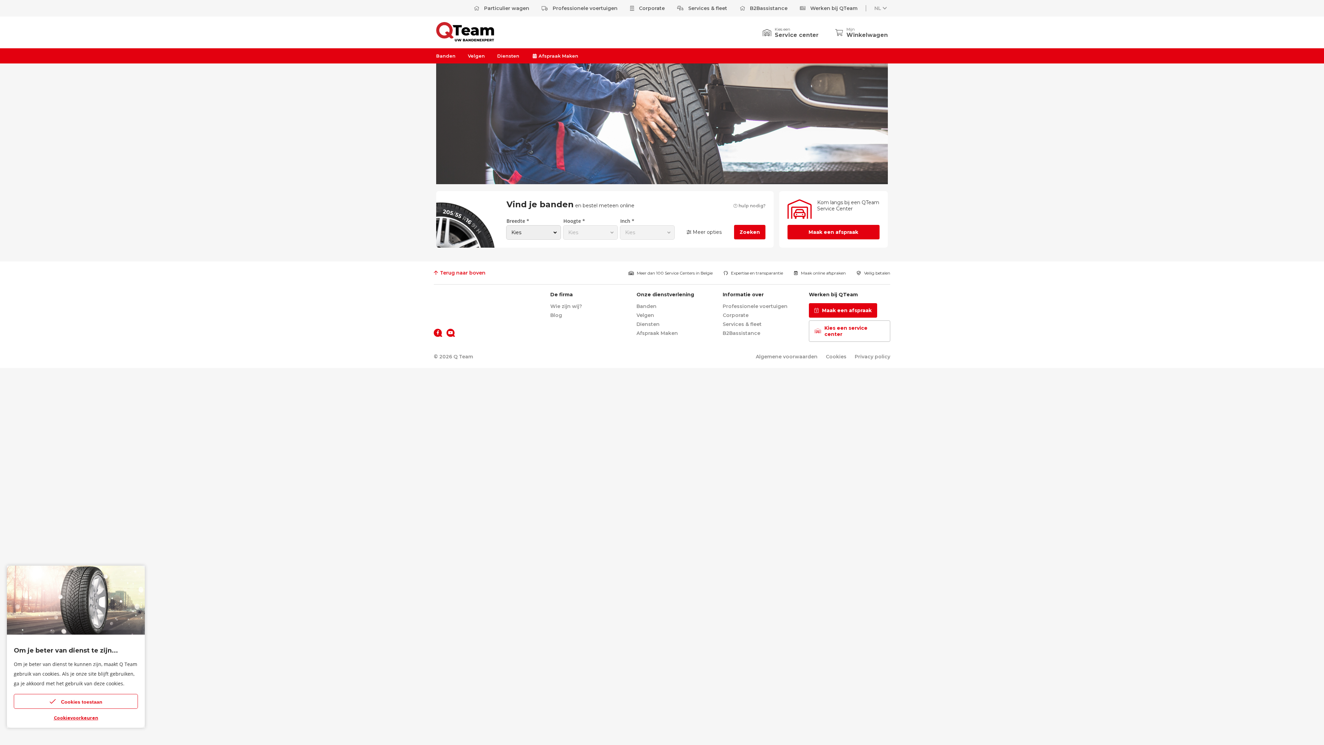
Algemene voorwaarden (787, 357)
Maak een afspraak (833, 232)
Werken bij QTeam (833, 8)
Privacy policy (872, 357)
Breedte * (517, 221)
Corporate (651, 8)
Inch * (627, 221)
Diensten (508, 56)
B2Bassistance (768, 8)
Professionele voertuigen (584, 8)
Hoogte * (574, 221)
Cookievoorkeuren (76, 718)
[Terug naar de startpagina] (454, 298)
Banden (445, 56)
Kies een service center (845, 331)
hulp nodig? (751, 205)
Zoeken (750, 232)
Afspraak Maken (557, 56)
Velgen (476, 56)
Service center (797, 35)
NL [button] (877, 8)
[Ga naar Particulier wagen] (465, 39)
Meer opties (706, 232)
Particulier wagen (506, 8)
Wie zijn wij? (566, 306)
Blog (556, 315)
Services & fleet (707, 8)
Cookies (836, 357)
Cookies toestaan (81, 702)
